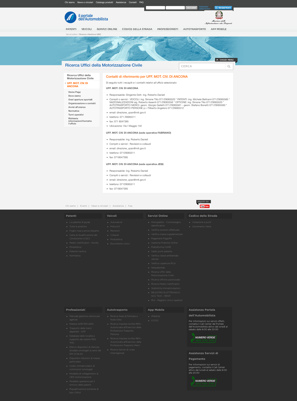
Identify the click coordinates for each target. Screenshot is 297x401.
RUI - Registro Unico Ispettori (167, 300)
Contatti (133, 2)
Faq (130, 206)
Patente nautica (77, 251)
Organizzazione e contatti (82, 103)
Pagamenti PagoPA (161, 239)
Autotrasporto (117, 310)
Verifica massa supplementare (167, 234)
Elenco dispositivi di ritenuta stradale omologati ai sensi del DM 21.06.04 (85, 350)
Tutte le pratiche (78, 227)
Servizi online (71, 34)
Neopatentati (158, 268)
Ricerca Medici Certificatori (165, 284)
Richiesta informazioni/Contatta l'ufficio (80, 121)
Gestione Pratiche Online (164, 243)
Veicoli (112, 216)
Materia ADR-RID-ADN (81, 324)
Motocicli (115, 227)
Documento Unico (120, 244)
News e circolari (85, 2)
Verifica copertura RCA (163, 263)
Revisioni (115, 231)
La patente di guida (79, 222)
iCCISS (154, 321)
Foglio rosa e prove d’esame (84, 231)
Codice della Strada (203, 216)
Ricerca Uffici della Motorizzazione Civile (80, 77)
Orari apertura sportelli (80, 99)
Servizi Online (158, 216)
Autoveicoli (116, 222)
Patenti (71, 216)
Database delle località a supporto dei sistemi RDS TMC (82, 339)
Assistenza (121, 2)
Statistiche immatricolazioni (165, 288)
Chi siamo (70, 2)
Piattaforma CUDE (161, 247)
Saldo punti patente (161, 251)
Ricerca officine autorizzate (165, 280)
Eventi (83, 206)
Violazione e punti (201, 222)
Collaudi (114, 235)
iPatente (155, 316)
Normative (73, 111)
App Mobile (156, 310)
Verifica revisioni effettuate (165, 230)
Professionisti (75, 310)
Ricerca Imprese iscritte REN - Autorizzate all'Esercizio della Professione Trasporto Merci (126, 342)
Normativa (74, 256)
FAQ (141, 2)
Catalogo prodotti (104, 2)
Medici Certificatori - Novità (83, 243)
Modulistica (75, 247)
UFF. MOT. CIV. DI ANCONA (77, 84)
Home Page (74, 92)
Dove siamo (74, 96)
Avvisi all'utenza (76, 107)
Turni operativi (76, 114)
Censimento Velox (201, 227)
